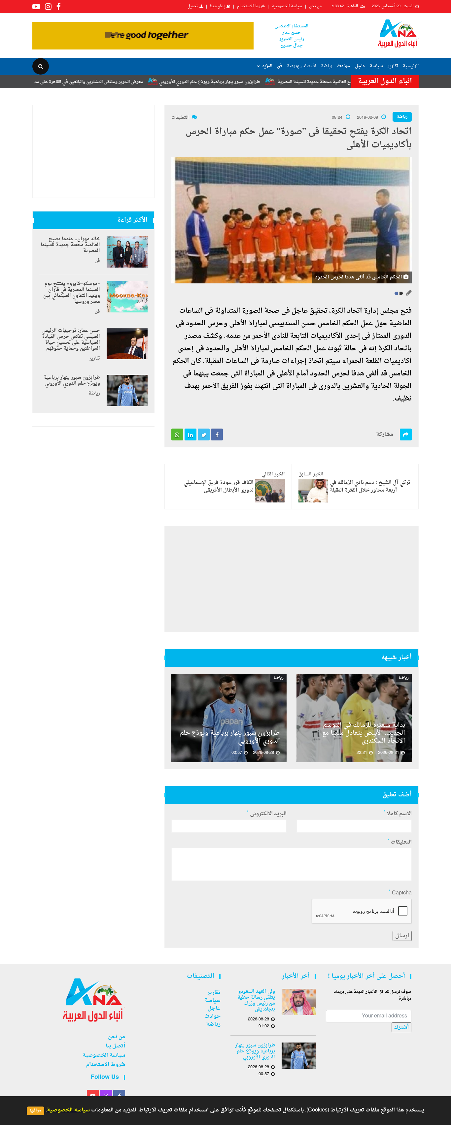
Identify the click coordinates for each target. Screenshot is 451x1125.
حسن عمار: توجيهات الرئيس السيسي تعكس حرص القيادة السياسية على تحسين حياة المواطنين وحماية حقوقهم (71, 340)
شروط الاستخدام (251, 6)
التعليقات (180, 117)
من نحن (315, 6)
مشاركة (384, 434)
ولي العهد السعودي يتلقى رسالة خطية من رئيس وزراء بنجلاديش (256, 1000)
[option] (354, 718)
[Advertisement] (291, 579)
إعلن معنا (217, 6)
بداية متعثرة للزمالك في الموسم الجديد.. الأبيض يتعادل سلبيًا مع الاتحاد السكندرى (363, 733)
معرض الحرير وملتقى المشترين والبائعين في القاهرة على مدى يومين (111, 82)
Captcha (400, 893)
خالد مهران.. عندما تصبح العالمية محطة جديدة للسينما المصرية (70, 245)
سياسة (376, 66)
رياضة (326, 66)
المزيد (267, 66)
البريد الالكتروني (267, 814)
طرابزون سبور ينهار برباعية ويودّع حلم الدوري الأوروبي (239, 82)
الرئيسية (411, 66)
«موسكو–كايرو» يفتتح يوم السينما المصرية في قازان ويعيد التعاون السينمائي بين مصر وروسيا (71, 293)
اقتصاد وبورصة (301, 66)
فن (279, 66)
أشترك (401, 1027)
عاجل (360, 66)
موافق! (35, 1110)
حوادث (343, 66)
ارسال (402, 936)
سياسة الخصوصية (287, 6)
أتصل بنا (115, 1046)
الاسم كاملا (398, 814)
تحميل (193, 6)
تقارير (393, 66)
